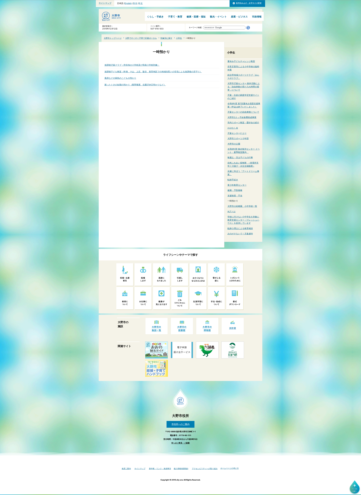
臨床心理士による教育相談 (240, 228)
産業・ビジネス (239, 16)
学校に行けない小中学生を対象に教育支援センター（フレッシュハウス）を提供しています (243, 219)
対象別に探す (166, 38)
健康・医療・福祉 (196, 16)
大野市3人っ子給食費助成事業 (241, 117)
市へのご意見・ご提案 (180, 443)
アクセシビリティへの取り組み (205, 469)
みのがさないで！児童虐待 (240, 233)
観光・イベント (218, 16)
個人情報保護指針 (181, 469)
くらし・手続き (155, 16)
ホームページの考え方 (229, 468)
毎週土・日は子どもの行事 (240, 157)
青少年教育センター (236, 185)
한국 (135, 3)
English (128, 3)
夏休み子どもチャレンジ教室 (241, 61)
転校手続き (232, 179)
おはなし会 (232, 128)
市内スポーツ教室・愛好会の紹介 (243, 122)
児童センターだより (236, 133)
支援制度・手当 (234, 195)
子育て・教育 (175, 16)
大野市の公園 (233, 143)
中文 (140, 3)
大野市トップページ (113, 38)
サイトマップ (105, 3)
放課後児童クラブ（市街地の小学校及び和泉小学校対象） (131, 65)
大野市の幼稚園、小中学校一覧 (242, 206)
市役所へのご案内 (180, 424)
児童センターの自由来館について (243, 112)
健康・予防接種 (234, 190)
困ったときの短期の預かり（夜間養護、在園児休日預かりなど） (135, 84)
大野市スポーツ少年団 (238, 138)
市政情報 (257, 16)
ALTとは (231, 211)
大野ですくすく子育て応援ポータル (141, 38)
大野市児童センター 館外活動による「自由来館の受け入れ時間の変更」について (243, 86)
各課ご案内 (126, 469)
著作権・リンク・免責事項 (160, 469)
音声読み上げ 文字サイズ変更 (249, 3)
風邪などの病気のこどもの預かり (120, 78)
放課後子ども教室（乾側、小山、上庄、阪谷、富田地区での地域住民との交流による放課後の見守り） (153, 71)
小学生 (179, 38)
